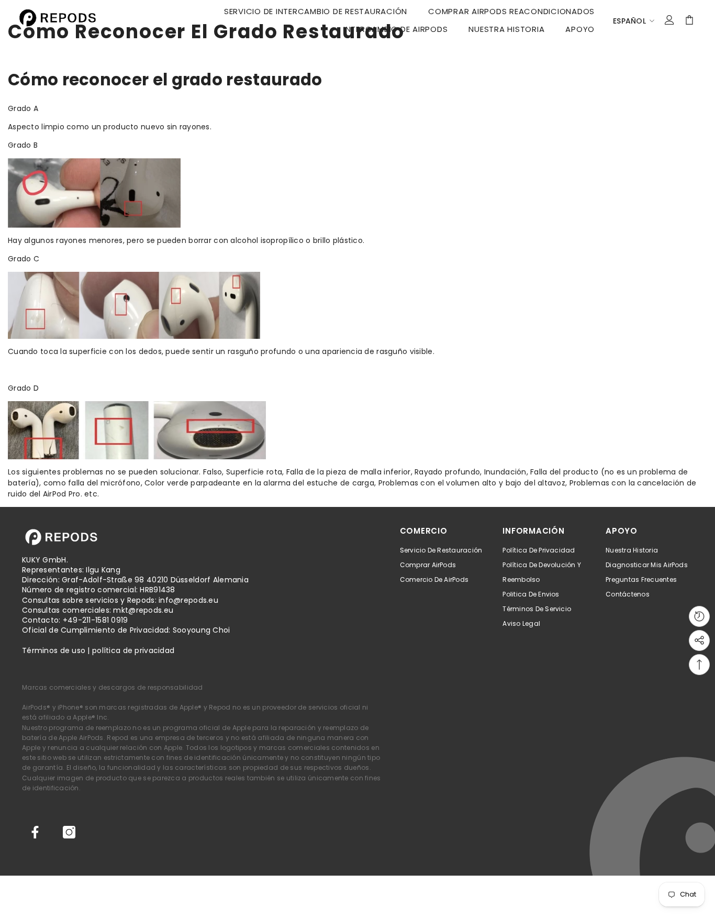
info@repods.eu (188, 600)
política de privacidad (133, 650)
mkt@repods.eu (143, 610)
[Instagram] (69, 832)
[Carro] (689, 20)
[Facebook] (35, 832)
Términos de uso (53, 650)
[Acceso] (669, 20)
